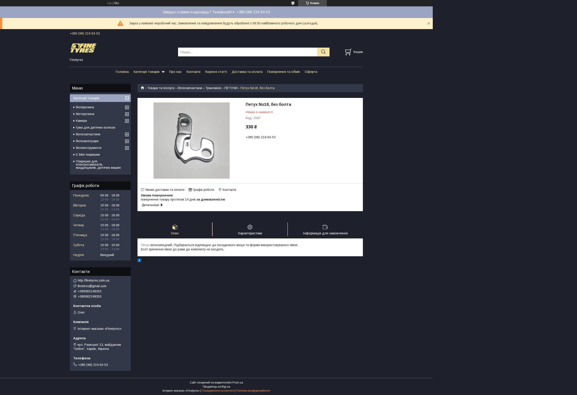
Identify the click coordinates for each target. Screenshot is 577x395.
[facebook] (139, 261)
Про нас (175, 72)
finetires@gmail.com (92, 286)
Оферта (311, 72)
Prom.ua (237, 382)
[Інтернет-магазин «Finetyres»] (121, 48)
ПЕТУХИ (230, 88)
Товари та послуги (160, 88)
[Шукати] (323, 52)
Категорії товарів (146, 72)
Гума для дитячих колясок (95, 127)
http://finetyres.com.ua (93, 280)
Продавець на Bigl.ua (216, 386)
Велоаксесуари (87, 141)
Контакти (193, 72)
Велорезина (85, 107)
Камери (81, 120)
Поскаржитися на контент (218, 390)
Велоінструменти (88, 148)
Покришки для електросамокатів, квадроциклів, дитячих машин (98, 164)
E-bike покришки (88, 154)
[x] (144, 261)
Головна (122, 72)
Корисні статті (216, 72)
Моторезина (85, 114)
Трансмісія (213, 88)
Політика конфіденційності (253, 390)
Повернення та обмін (283, 72)
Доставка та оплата (247, 72)
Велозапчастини (190, 88)
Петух (145, 245)
